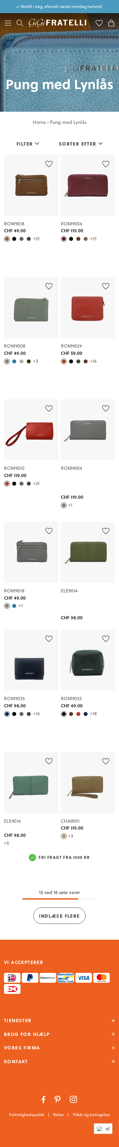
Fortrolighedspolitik (27, 1114)
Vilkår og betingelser (91, 1114)
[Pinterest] (58, 1099)
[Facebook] (44, 1099)
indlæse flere (59, 915)
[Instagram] (73, 1099)
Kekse (59, 1114)
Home (39, 122)
